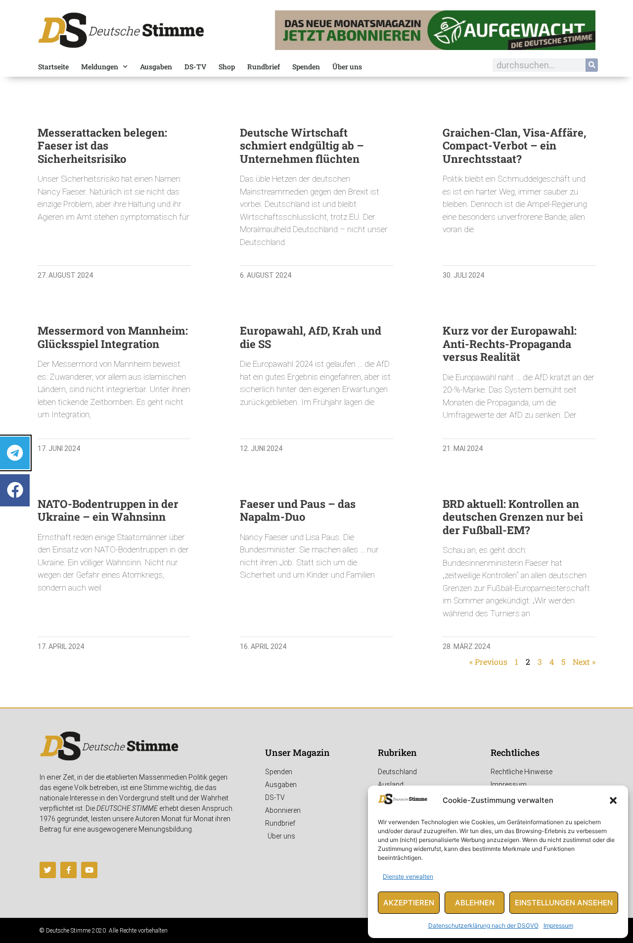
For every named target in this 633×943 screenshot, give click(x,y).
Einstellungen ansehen (564, 902)
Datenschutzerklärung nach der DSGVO (483, 925)
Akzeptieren (408, 902)
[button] (613, 800)
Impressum (558, 925)
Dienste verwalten (408, 876)
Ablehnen (475, 902)
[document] (316, 471)
